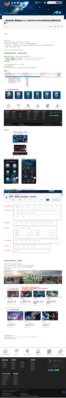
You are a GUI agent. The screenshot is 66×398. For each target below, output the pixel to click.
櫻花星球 (33, 363)
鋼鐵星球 (33, 370)
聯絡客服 (15, 384)
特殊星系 (13, 367)
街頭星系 (22, 367)
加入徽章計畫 (5, 379)
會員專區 (15, 377)
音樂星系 (13, 362)
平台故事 (15, 376)
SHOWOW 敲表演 (16, 3)
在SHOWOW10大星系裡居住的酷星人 (31, 59)
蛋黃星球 (33, 362)
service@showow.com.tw (11, 396)
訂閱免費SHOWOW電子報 (57, 360)
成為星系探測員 (5, 376)
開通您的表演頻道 (56, 365)
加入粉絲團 (51, 370)
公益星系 (13, 365)
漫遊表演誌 (8, 13)
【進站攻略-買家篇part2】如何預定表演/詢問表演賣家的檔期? (24, 337)
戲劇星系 (13, 363)
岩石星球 (33, 367)
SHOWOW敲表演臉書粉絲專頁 (13, 267)
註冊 (60, 2)
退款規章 (15, 382)
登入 (57, 2)
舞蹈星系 (22, 362)
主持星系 (22, 365)
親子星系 (22, 363)
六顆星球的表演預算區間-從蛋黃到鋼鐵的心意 (33, 58)
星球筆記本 (15, 13)
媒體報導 (4, 384)
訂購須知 (15, 379)
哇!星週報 (4, 362)
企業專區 (4, 382)
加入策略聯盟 (5, 377)
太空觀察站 (4, 365)
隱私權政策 (16, 380)
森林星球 (33, 365)
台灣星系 (13, 368)
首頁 (12, 263)
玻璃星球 (33, 368)
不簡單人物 (4, 363)
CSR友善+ (4, 380)
